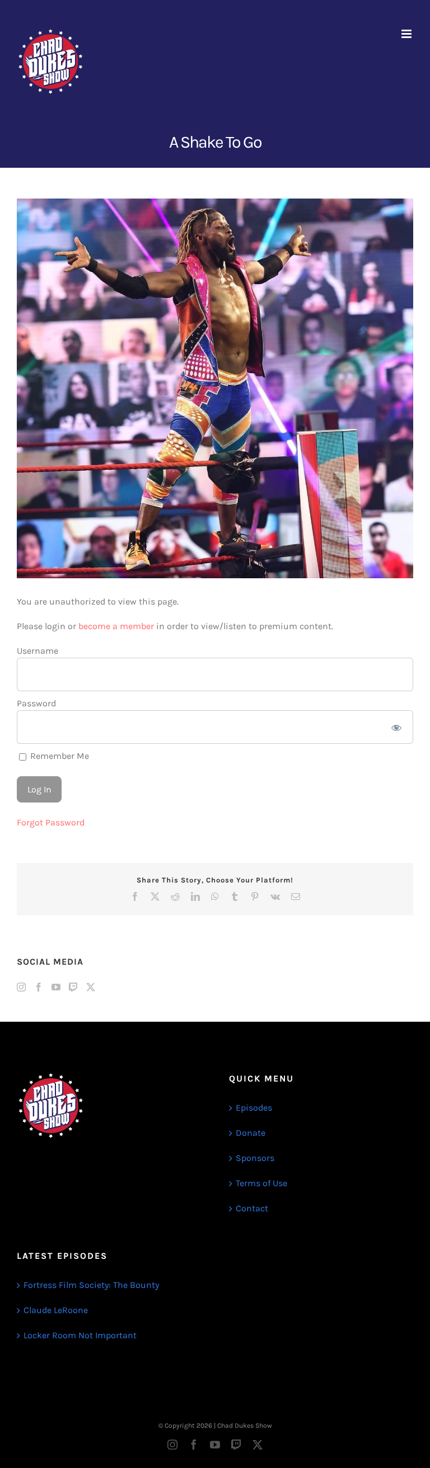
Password (36, 703)
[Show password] (396, 727)
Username (37, 650)
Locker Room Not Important (80, 1335)
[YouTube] (56, 987)
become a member (116, 626)
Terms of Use (261, 1183)
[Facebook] (38, 987)
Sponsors (255, 1158)
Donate (250, 1132)
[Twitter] (90, 987)
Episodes (254, 1107)
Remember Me (58, 755)
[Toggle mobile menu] (407, 34)
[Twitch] (73, 987)
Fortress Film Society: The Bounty (91, 1285)
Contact (252, 1208)
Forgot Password (51, 822)
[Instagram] (21, 987)
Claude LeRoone (56, 1310)
